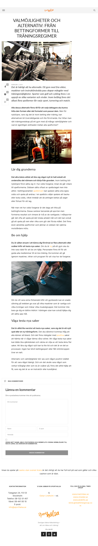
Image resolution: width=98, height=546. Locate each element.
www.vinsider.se (80, 497)
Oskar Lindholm (47, 495)
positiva (60, 335)
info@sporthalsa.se (17, 507)
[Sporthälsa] (49, 10)
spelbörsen (38, 191)
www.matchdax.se (80, 494)
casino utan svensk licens (30, 470)
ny (51, 246)
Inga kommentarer (15, 381)
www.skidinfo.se (80, 500)
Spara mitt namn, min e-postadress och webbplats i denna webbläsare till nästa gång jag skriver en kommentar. (36, 443)
